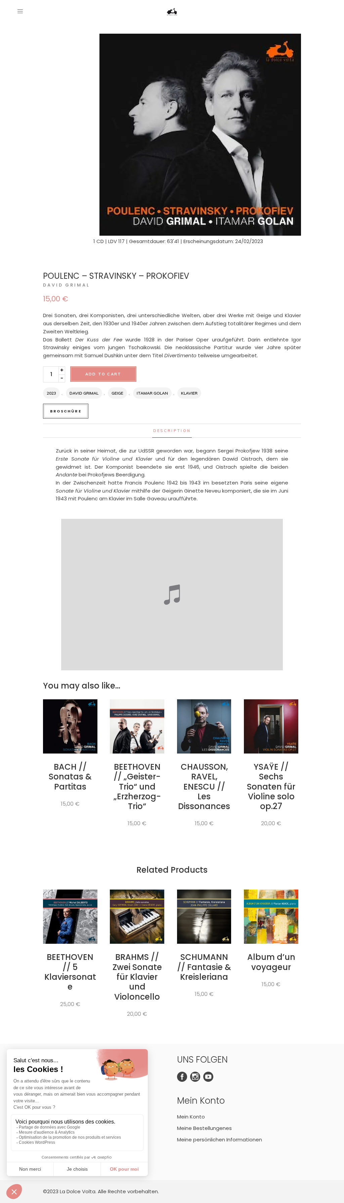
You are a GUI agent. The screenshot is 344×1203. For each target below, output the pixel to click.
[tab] (172, 430)
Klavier (189, 393)
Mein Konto (191, 1116)
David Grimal (66, 285)
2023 (51, 393)
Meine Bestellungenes (204, 1128)
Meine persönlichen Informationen (219, 1139)
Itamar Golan (152, 393)
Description (172, 430)
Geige (117, 393)
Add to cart (103, 374)
